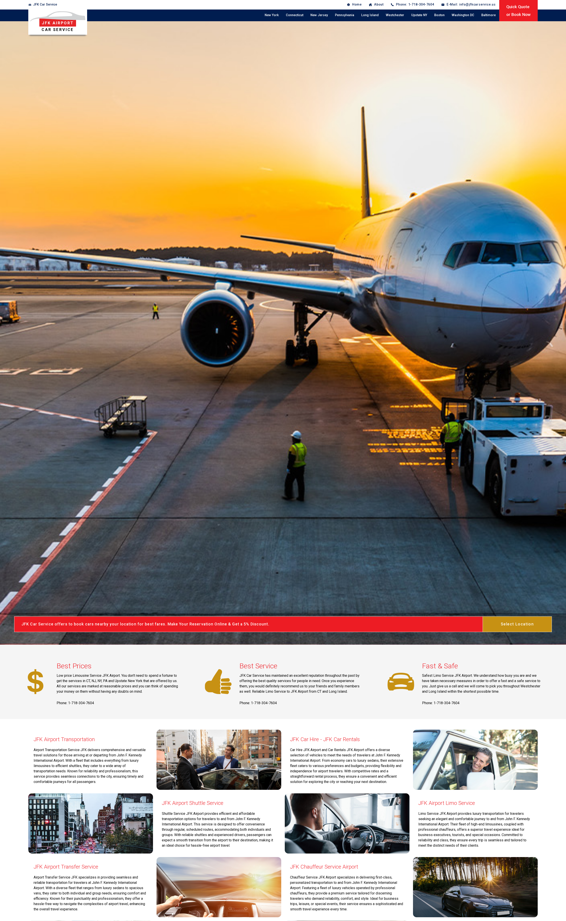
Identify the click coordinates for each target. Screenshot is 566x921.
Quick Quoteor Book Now (518, 10)
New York (272, 15)
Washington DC (463, 15)
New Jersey (319, 15)
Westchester (395, 15)
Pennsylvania (344, 15)
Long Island (370, 15)
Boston (439, 15)
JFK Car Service (45, 4)
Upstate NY (419, 15)
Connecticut (294, 15)
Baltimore (488, 15)
